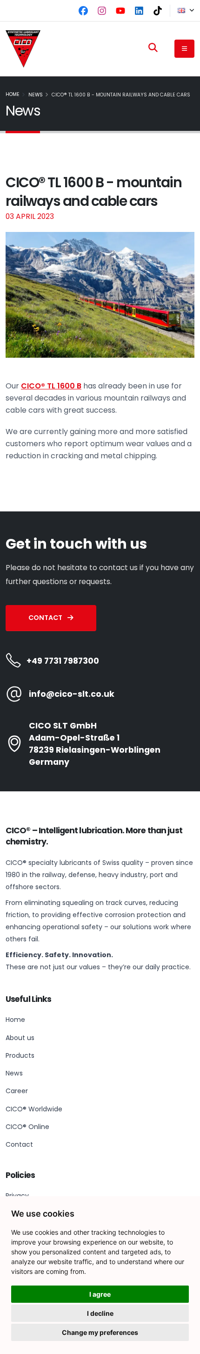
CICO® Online (27, 1126)
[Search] (153, 47)
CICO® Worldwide (34, 1109)
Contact (46, 617)
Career (17, 1090)
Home (13, 94)
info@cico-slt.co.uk (71, 694)
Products (20, 1055)
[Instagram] (102, 10)
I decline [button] (100, 1313)
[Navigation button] (184, 48)
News (35, 94)
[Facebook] (83, 10)
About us (20, 1037)
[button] (182, 11)
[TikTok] (157, 10)
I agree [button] (100, 1294)
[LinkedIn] (139, 10)
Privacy (17, 1195)
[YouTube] (120, 10)
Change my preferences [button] (100, 1332)
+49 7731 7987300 (63, 661)
